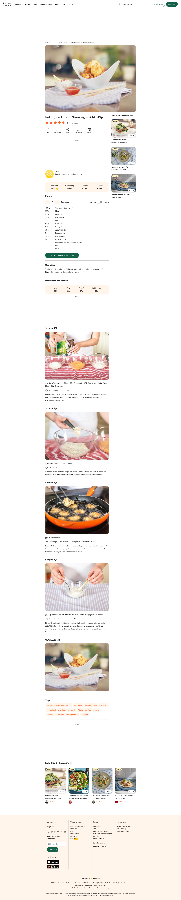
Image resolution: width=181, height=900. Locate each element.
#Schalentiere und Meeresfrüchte (59, 705)
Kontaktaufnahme (122, 831)
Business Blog (121, 829)
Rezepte (47, 42)
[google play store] (56, 867)
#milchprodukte (72, 714)
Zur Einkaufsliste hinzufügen (63, 255)
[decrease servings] (47, 202)
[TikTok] (55, 831)
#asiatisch (62, 710)
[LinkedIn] (64, 831)
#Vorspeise (78, 705)
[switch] (99, 202)
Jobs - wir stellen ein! (77, 826)
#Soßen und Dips (84, 710)
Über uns (73, 829)
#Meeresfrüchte (91, 705)
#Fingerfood (51, 710)
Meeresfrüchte (63, 42)
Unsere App (74, 836)
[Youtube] (58, 831)
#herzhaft (72, 710)
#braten (96, 710)
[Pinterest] (61, 831)
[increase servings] (56, 202)
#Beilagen (103, 705)
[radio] (47, 122)
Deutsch (96, 846)
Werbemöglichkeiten (123, 826)
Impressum (97, 826)
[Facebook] (48, 831)
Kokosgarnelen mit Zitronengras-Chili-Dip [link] (83, 42)
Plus (73, 839)
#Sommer (84, 714)
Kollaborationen (75, 834)
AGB (94, 829)
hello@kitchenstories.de (122, 883)
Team (72, 831)
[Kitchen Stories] (7, 4)
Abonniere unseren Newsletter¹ (54, 838)
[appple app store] (56, 862)
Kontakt (96, 836)
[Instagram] (51, 831)
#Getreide (60, 714)
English (103, 846)
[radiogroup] (55, 123)
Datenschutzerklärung (101, 831)
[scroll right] (139, 779)
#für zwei (50, 714)
